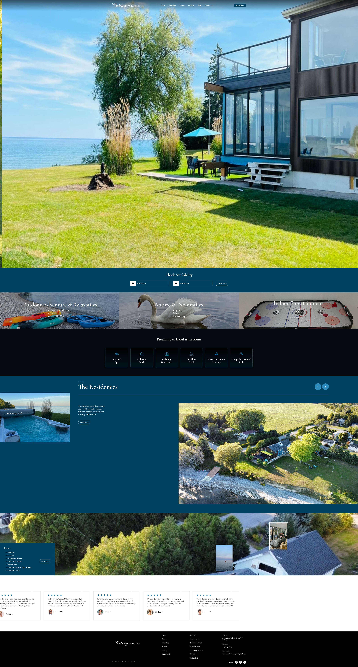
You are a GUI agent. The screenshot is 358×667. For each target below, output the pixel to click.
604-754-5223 (227, 647)
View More (84, 422)
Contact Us (166, 654)
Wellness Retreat (196, 643)
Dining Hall (194, 658)
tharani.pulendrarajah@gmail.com (234, 654)
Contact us (209, 5)
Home (163, 5)
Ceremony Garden (196, 650)
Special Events (195, 646)
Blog (199, 5)
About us (172, 5)
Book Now (240, 5)
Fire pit (192, 654)
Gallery (191, 5)
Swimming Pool (195, 639)
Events (182, 5)
